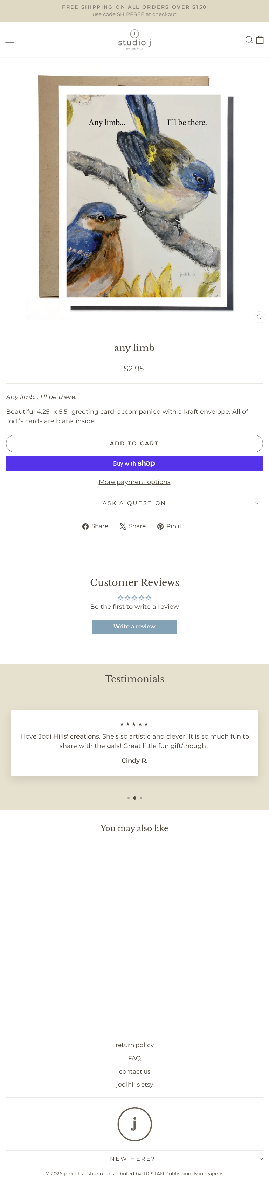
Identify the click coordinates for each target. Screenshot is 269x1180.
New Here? (133, 1158)
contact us (134, 1071)
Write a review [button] (134, 626)
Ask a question (135, 503)
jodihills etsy (134, 1084)
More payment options (135, 482)
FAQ (134, 1058)
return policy (135, 1044)
